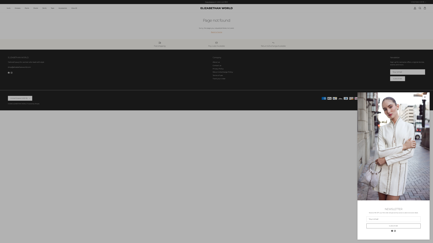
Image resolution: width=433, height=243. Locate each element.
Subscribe (393, 226)
